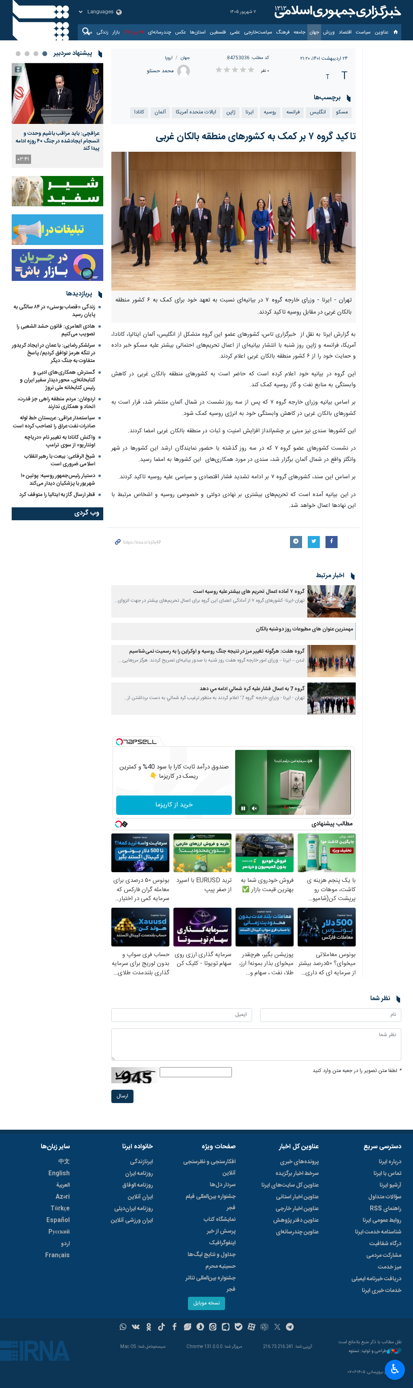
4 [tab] (18, 53)
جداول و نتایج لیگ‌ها (212, 1255)
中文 (64, 1162)
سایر (88, 32)
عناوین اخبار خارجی (297, 1209)
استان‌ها (198, 32)
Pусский (59, 1232)
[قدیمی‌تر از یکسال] (331, 601)
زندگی (102, 32)
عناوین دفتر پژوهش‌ (296, 1220)
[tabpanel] (57, 115)
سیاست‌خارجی (258, 32)
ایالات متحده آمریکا (196, 112)
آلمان (160, 112)
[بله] (238, 1327)
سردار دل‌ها (223, 1185)
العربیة (63, 1185)
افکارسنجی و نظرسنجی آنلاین (209, 1167)
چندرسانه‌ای (159, 32)
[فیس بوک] (174, 1327)
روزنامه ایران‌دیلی (133, 1209)
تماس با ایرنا (387, 1174)
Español (58, 1220)
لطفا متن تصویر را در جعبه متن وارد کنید (357, 1071)
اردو (65, 1244)
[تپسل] (119, 742)
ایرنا (336, 12)
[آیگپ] (225, 1327)
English (59, 1174)
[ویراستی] (187, 1327)
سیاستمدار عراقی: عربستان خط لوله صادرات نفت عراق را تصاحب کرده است (54, 422)
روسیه (270, 112)
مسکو (342, 112)
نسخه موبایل (206, 1303)
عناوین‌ (381, 32)
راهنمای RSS (385, 1209)
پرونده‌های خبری (299, 1162)
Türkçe (60, 1209)
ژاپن (231, 112)
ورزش (329, 32)
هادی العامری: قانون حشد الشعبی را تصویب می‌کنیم (56, 330)
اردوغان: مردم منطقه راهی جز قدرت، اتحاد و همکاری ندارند (56, 403)
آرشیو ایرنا (390, 1185)
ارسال (122, 1096)
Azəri (63, 1197)
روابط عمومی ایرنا (382, 1220)
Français (57, 1255)
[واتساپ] (123, 1327)
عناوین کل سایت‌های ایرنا (290, 1185)
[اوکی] (148, 1327)
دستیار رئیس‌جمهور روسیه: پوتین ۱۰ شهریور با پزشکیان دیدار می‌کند (58, 479)
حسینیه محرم (220, 1266)
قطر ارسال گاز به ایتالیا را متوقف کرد (57, 494)
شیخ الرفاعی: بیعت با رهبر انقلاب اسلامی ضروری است (59, 460)
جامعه (299, 32)
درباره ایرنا (390, 1162)
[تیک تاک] (161, 1327)
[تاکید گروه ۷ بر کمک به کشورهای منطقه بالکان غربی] (233, 221)
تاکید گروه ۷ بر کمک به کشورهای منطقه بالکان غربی (256, 137)
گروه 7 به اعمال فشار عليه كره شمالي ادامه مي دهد (252, 689)
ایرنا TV (131, 32)
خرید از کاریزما (174, 805)
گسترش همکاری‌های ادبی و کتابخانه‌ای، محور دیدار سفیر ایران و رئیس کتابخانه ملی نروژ (57, 380)
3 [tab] (27, 53)
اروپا (169, 58)
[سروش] (200, 1327)
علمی (235, 32)
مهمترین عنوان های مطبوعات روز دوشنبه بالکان (304, 629)
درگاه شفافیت (385, 1244)
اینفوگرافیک (222, 1243)
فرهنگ (283, 32)
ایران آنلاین (140, 1197)
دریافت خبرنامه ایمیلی (376, 1279)
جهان (314, 32)
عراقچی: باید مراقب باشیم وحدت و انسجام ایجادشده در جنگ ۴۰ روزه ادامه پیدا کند (57, 141)
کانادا (139, 112)
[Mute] (254, 808)
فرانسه (293, 112)
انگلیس (318, 112)
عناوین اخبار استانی (297, 1197)
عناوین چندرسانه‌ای (297, 1232)
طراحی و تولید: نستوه (368, 1351)
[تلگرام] (290, 1327)
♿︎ (395, 1369)
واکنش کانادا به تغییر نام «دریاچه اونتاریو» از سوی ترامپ (60, 441)
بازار (116, 32)
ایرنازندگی (141, 1162)
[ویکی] (135, 1327)
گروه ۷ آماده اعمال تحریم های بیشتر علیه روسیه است (249, 592)
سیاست (363, 32)
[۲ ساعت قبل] (57, 93)
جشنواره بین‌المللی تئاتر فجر (211, 1283)
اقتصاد (345, 32)
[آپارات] (251, 1327)
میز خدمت (389, 1267)
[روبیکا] (264, 1327)
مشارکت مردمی (383, 1255)
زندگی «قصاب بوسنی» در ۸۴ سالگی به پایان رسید (54, 311)
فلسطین (218, 32)
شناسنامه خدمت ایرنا (378, 1232)
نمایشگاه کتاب (220, 1220)
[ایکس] (277, 1327)
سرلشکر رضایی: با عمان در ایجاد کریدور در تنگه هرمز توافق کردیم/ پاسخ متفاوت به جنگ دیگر (53, 353)
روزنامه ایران (139, 1174)
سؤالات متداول (384, 1197)
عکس (180, 32)
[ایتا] (213, 1327)
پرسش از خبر (221, 1231)
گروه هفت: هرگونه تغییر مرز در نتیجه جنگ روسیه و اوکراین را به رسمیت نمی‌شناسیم (217, 651)
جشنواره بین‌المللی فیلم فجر (211, 1202)
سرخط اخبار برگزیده (297, 1174)
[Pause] (243, 808)
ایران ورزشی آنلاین (132, 1220)
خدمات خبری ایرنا (381, 1291)
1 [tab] (44, 53)
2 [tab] (35, 53)
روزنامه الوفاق (137, 1185)
